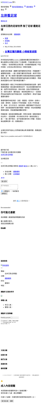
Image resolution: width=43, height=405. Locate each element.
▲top (2, 177)
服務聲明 (21, 377)
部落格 (7, 41)
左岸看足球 (9, 15)
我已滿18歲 (5, 401)
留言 (25, 166)
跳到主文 (4, 21)
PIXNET (9, 375)
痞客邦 (21, 166)
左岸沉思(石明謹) (7, 154)
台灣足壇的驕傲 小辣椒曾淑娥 (21, 51)
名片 (6, 43)
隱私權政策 (35, 375)
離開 (11, 401)
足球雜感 (16, 174)
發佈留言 (4, 193)
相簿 (6, 38)
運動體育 (17, 34)
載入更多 (4, 181)
